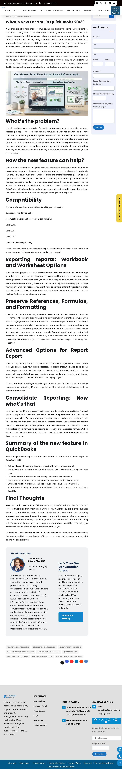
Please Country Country (103, 94)
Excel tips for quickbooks (70, 647)
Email (96, 59)
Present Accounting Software (102, 82)
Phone (108, 59)
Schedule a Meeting (67, 617)
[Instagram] (105, 3)
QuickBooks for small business (69, 656)
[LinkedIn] (110, 3)
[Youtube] (114, 3)
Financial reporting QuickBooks (20, 652)
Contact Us (103, 10)
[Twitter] (101, 3)
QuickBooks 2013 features (17, 656)
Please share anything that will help (103, 105)
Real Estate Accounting (52, 10)
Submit (99, 127)
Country (97, 71)
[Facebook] (97, 3)
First (94, 45)
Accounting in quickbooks (18, 647)
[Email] (94, 706)
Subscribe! (99, 754)
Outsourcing (73, 10)
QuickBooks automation (42, 656)
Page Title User (98, 743)
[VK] (86, 661)
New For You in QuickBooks (48, 652)
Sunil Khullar (25, 17)
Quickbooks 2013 (70, 652)
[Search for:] (104, 15)
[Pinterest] (72, 661)
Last (94, 54)
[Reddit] (81, 661)
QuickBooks (82, 425)
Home (7, 10)
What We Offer (29, 10)
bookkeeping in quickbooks (44, 647)
